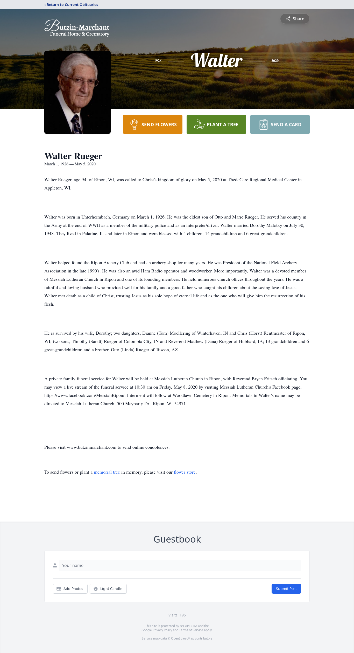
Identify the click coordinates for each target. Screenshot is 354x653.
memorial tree (107, 472)
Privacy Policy (162, 630)
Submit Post (286, 588)
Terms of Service (191, 630)
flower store (185, 472)
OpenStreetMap (182, 638)
